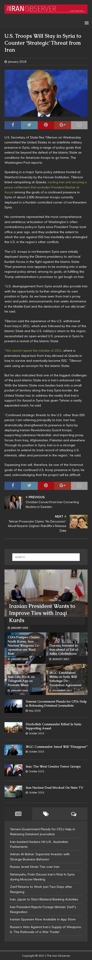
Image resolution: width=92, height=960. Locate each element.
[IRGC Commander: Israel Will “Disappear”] (13, 750)
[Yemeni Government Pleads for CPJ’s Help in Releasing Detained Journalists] (13, 706)
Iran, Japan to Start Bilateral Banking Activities (44, 899)
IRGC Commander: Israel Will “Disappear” (57, 747)
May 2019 (35, 710)
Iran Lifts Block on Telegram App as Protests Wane (21, 681)
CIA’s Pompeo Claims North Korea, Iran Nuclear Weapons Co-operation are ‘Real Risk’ (24, 645)
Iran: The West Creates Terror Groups (53, 766)
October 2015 (36, 733)
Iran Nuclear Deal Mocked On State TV (54, 788)
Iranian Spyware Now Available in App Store (43, 919)
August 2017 (60, 659)
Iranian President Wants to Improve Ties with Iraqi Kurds (42, 613)
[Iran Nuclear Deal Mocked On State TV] (13, 792)
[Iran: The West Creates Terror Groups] (13, 770)
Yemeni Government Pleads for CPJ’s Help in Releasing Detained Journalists (56, 703)
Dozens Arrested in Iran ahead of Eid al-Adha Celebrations (64, 649)
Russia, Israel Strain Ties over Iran (34, 867)
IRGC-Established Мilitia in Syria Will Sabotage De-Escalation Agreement (65, 679)
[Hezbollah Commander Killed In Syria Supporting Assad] (13, 727)
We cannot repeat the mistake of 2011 (34, 350)
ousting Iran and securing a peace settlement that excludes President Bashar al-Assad (45, 187)
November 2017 (62, 690)
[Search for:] (46, 557)
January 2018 (17, 61)
